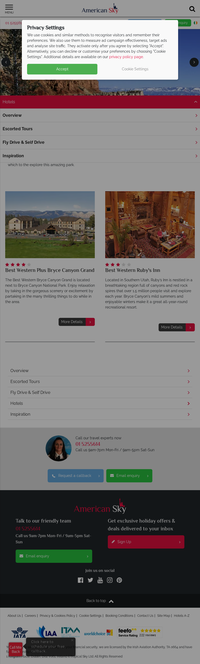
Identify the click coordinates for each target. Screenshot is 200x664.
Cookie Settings (135, 69)
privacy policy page (126, 57)
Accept (62, 69)
